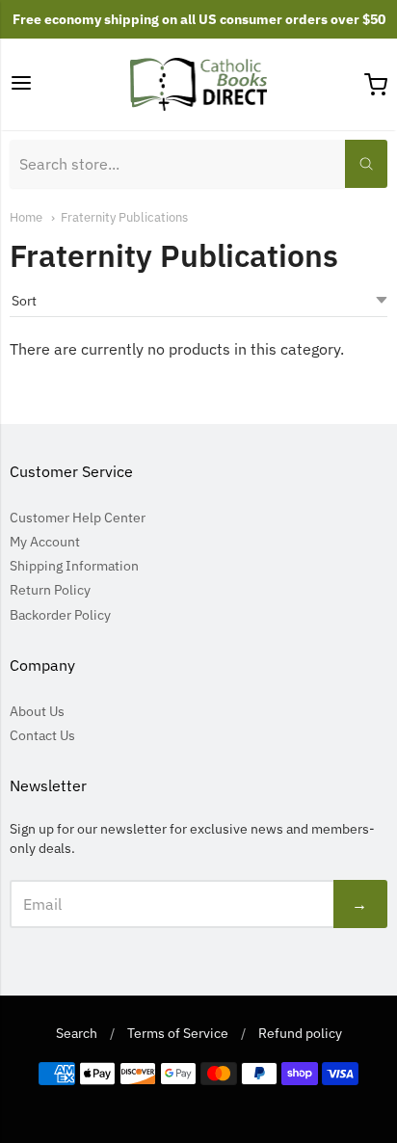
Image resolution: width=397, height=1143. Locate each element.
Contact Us (42, 735)
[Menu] (21, 84)
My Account (45, 541)
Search (76, 1033)
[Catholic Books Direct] (199, 84)
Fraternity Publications (124, 217)
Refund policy (300, 1033)
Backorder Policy (60, 615)
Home (26, 217)
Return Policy (50, 589)
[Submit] (366, 164)
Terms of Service (177, 1033)
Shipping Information (74, 565)
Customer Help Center (78, 517)
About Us (37, 711)
